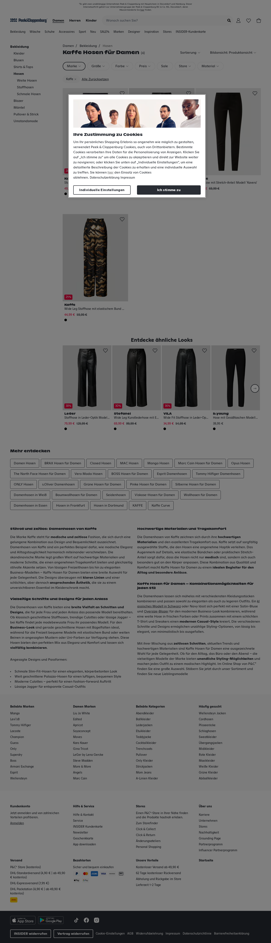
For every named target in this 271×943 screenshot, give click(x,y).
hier (110, 172)
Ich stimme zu (169, 190)
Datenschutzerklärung (104, 177)
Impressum (127, 177)
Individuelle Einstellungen (101, 190)
